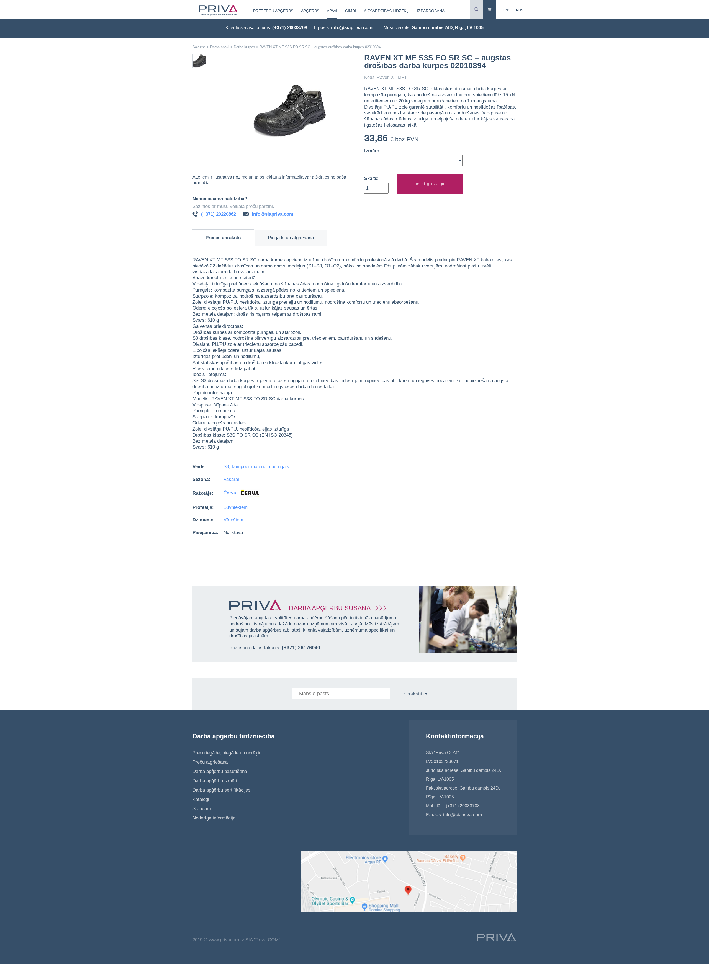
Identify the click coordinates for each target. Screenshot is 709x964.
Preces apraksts (223, 237)
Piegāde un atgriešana (291, 237)
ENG (506, 10)
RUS (519, 10)
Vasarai (231, 479)
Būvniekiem (236, 507)
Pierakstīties (415, 693)
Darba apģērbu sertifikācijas (221, 790)
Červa (230, 493)
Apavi (332, 11)
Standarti (201, 808)
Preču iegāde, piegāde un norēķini (227, 753)
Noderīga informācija (213, 818)
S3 (226, 466)
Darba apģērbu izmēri (214, 780)
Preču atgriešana (210, 762)
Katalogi (200, 799)
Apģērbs (310, 11)
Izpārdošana (431, 11)
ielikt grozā (428, 183)
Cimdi (350, 11)
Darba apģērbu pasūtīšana (219, 771)
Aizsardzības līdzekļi (387, 11)
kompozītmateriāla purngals (260, 466)
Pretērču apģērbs (273, 11)
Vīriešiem (233, 519)
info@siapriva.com (352, 27)
